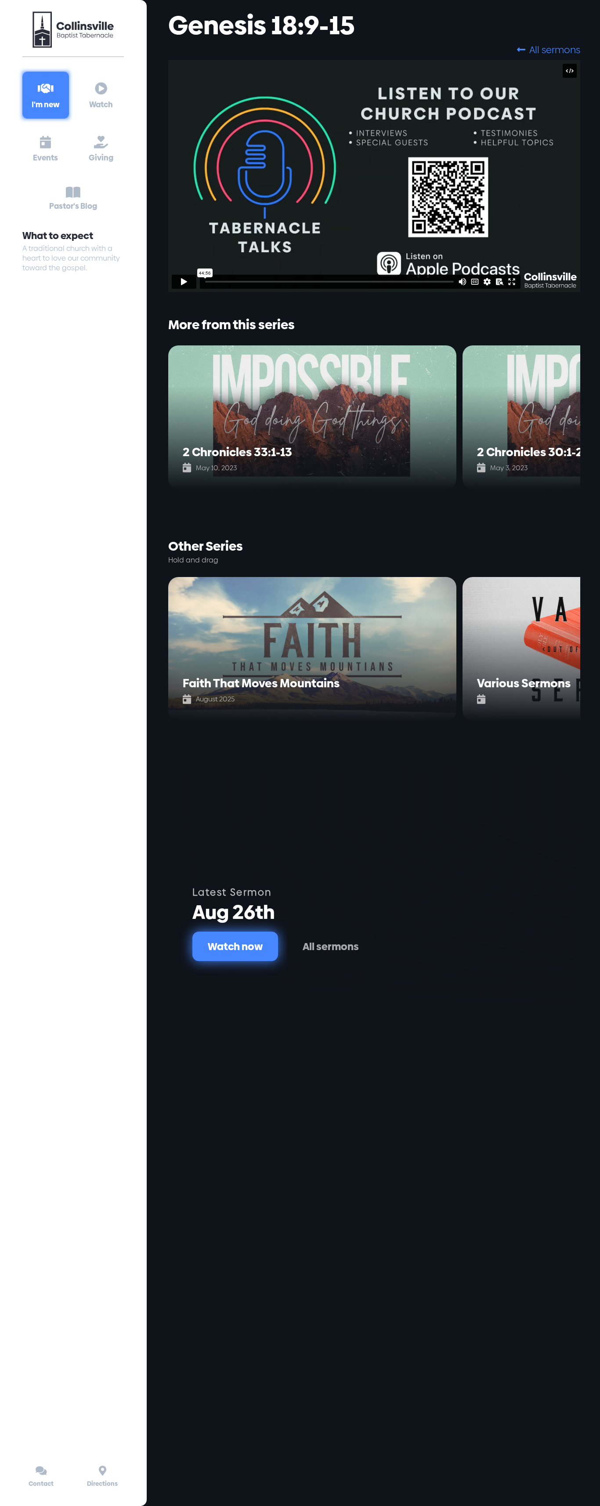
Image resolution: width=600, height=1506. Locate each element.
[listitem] (315, 417)
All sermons (548, 50)
